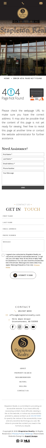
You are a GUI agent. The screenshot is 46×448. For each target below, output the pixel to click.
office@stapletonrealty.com (25, 315)
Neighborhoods (23, 377)
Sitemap (29, 434)
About (23, 368)
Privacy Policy (18, 434)
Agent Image (31, 436)
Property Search (23, 373)
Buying (23, 382)
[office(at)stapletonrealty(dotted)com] (40, 3)
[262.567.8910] (23, 3)
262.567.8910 (25, 311)
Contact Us (23, 391)
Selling (23, 386)
